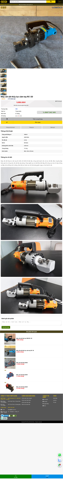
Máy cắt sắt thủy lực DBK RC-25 (24, 338)
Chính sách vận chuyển (27, 398)
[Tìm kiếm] (50, 1)
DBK (16, 109)
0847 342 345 (50, 112)
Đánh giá (53, 127)
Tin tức (54, 402)
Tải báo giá (59, 101)
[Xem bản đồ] (59, 465)
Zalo (45, 405)
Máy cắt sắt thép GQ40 (22, 386)
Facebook (45, 399)
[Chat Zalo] (59, 460)
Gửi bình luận (6, 327)
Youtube (45, 401)
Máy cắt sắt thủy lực (14, 4)
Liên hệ (54, 400)
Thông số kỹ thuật (10, 127)
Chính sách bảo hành (26, 400)
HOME (2, 4)
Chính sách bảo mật (26, 402)
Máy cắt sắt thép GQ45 (22, 374)
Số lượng (3, 115)
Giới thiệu (55, 398)
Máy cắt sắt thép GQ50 (22, 362)
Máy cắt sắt (7, 4)
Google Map (46, 403)
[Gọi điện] (59, 455)
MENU (60, 1)
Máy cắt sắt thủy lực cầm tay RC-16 (25, 350)
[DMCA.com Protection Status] (12, 415)
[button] (61, 37)
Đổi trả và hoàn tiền (26, 404)
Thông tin (31, 127)
